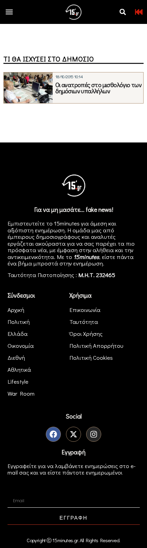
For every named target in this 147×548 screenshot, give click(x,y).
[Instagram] (93, 434)
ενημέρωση (88, 263)
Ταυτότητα (83, 322)
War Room (21, 393)
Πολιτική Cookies (91, 357)
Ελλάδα (18, 334)
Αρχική (16, 310)
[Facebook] (53, 434)
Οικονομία (21, 346)
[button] (123, 12)
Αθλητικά (19, 369)
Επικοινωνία (85, 310)
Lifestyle (18, 381)
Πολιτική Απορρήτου (96, 346)
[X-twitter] (73, 434)
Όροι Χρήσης (86, 334)
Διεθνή (16, 357)
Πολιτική (19, 322)
